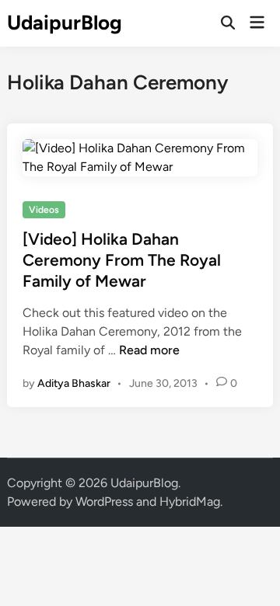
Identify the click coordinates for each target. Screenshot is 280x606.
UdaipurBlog (64, 22)
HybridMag (189, 501)
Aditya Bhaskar (73, 383)
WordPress (104, 501)
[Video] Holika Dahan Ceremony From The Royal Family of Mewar (122, 260)
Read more (149, 350)
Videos (44, 209)
